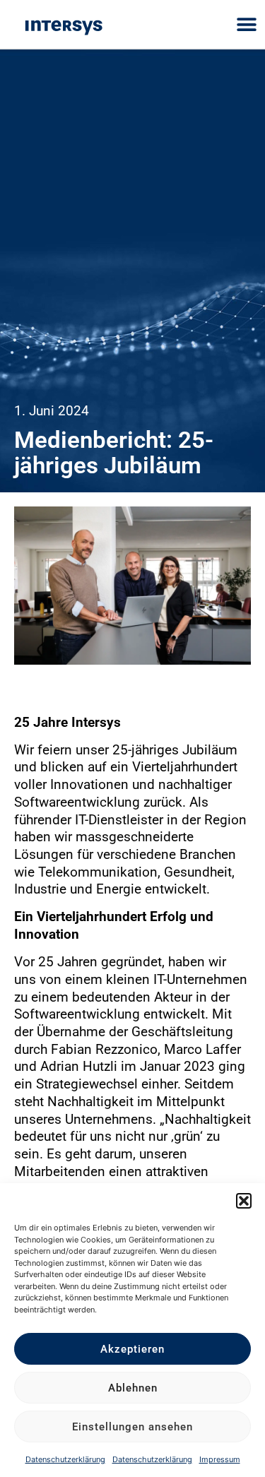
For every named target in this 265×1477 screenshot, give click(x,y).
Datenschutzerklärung (65, 1459)
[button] (244, 1201)
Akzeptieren (132, 1349)
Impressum (219, 1459)
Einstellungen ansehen (132, 1426)
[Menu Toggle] (247, 24)
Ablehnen (133, 1388)
